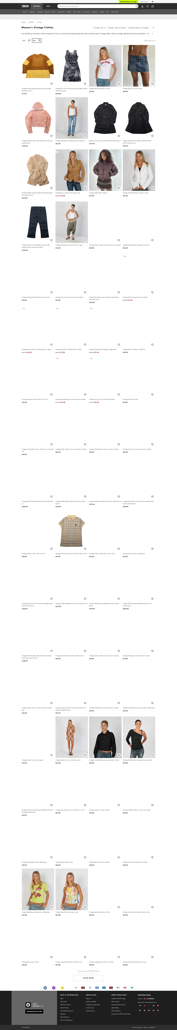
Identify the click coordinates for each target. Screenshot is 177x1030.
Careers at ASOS (91, 1001)
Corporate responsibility (93, 1005)
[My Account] (142, 6)
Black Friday (115, 1008)
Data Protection (64, 1017)
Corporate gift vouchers (118, 1005)
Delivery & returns (65, 1005)
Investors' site (90, 1008)
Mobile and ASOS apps (119, 998)
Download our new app (128, 1)
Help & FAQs (144, 1)
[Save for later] (51, 83)
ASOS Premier (64, 1008)
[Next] (153, 27)
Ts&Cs (145, 1027)
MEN (48, 6)
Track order (63, 1001)
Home (23, 22)
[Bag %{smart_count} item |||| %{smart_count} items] (152, 6)
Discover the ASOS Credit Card (121, 1014)
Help (61, 998)
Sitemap (62, 1014)
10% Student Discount (66, 1011)
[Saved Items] (147, 6)
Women (31, 22)
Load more (88, 978)
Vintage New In (99, 28)
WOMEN (36, 6)
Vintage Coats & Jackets (117, 28)
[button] (140, 1005)
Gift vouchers (115, 1001)
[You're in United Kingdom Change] (152, 1)
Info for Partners (116, 1011)
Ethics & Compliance (66, 1020)
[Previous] (91, 27)
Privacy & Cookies (137, 1027)
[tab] (25, 11)
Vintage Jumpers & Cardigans (139, 28)
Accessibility (152, 1027)
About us (88, 998)
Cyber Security (90, 1011)
